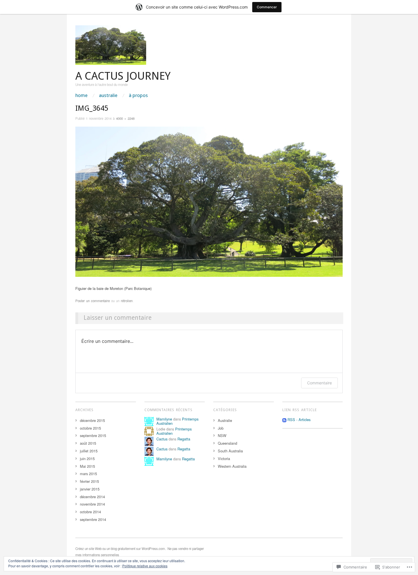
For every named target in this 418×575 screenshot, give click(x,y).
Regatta (183, 439)
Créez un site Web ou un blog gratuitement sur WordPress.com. (120, 548)
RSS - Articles (299, 419)
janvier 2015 (90, 489)
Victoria (224, 458)
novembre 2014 (92, 504)
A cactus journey (123, 75)
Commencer (267, 7)
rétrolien (127, 300)
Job (221, 428)
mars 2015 (88, 473)
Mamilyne (164, 419)
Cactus (161, 439)
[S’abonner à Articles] (284, 419)
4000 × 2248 (125, 118)
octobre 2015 (90, 428)
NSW (222, 435)
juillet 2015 (89, 451)
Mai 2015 (87, 466)
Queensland (227, 443)
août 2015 (88, 443)
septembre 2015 (93, 435)
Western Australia (232, 466)
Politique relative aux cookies (144, 565)
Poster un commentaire (92, 300)
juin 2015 (87, 458)
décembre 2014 (92, 496)
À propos (138, 95)
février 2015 (89, 481)
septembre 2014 (93, 519)
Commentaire (319, 382)
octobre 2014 (90, 511)
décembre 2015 (92, 420)
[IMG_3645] (209, 201)
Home (81, 95)
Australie (108, 95)
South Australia (230, 451)
